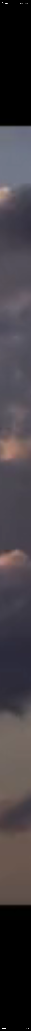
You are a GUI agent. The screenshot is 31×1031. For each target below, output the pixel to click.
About (21, 3)
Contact (26, 3)
